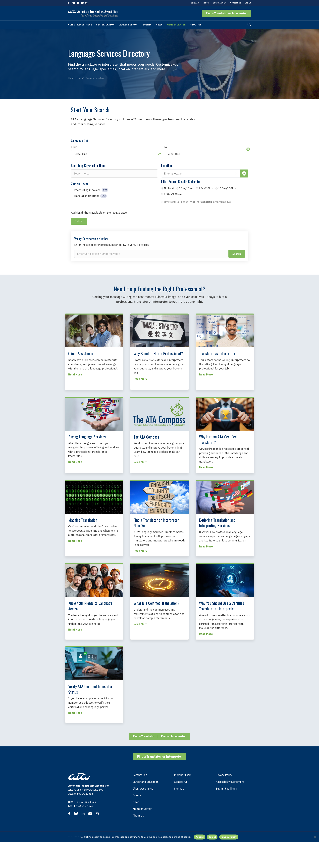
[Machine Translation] (94, 497)
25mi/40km (206, 188)
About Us (196, 24)
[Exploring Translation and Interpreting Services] (225, 497)
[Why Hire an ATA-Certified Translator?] (225, 413)
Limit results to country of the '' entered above (197, 201)
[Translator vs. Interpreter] (225, 330)
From (74, 147)
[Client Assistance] (94, 330)
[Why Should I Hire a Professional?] (159, 330)
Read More (75, 374)
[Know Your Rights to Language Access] (94, 580)
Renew (206, 2)
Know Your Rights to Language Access (90, 606)
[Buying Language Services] (94, 413)
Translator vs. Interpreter (217, 353)
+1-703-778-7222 (82, 805)
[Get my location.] (244, 173)
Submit (79, 221)
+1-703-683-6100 (85, 801)
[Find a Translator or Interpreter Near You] (159, 497)
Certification (105, 24)
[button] (226, 13)
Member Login (182, 775)
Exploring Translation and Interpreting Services (217, 522)
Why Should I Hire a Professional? (158, 353)
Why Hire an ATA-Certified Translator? (218, 439)
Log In (248, 2)
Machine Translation (82, 520)
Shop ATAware (219, 2)
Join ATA (195, 2)
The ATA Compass (146, 437)
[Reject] (315, 837)
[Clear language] (248, 149)
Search (236, 253)
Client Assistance (80, 24)
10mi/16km (186, 188)
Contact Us (235, 2)
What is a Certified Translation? (156, 603)
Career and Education (146, 781)
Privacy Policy (224, 775)
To (165, 147)
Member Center (176, 24)
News (159, 24)
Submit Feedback (226, 788)
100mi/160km (227, 188)
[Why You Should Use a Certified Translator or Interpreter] (225, 580)
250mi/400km (173, 194)
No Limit (169, 188)
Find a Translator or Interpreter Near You (156, 522)
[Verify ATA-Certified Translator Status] (94, 663)
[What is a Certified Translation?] (159, 580)
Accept (200, 837)
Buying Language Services (87, 437)
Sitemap (179, 788)
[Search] (249, 24)
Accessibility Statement (230, 781)
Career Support (129, 24)
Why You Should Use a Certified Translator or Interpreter (221, 606)
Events (147, 24)
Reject (212, 837)
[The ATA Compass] (159, 414)
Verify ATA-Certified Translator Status (90, 689)
